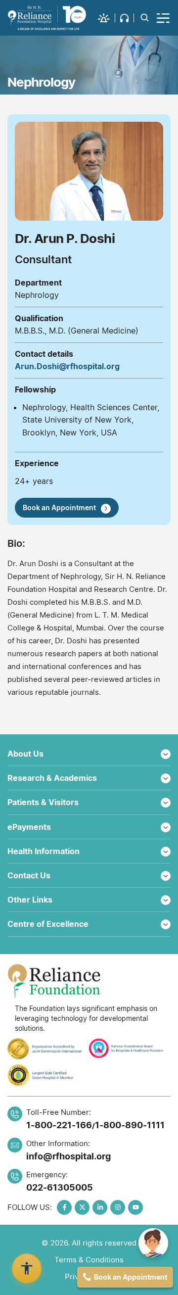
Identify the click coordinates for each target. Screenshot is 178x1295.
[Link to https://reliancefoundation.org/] (89, 981)
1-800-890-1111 (130, 1125)
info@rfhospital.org (68, 1156)
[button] (106, 17)
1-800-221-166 (59, 1125)
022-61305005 (59, 1187)
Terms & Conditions (89, 1259)
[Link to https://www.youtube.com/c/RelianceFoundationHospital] (135, 1207)
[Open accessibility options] (27, 1268)
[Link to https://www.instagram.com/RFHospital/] (117, 1207)
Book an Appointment (59, 507)
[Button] (163, 18)
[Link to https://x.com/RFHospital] (82, 1207)
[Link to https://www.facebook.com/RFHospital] (64, 1207)
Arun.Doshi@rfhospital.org (67, 366)
